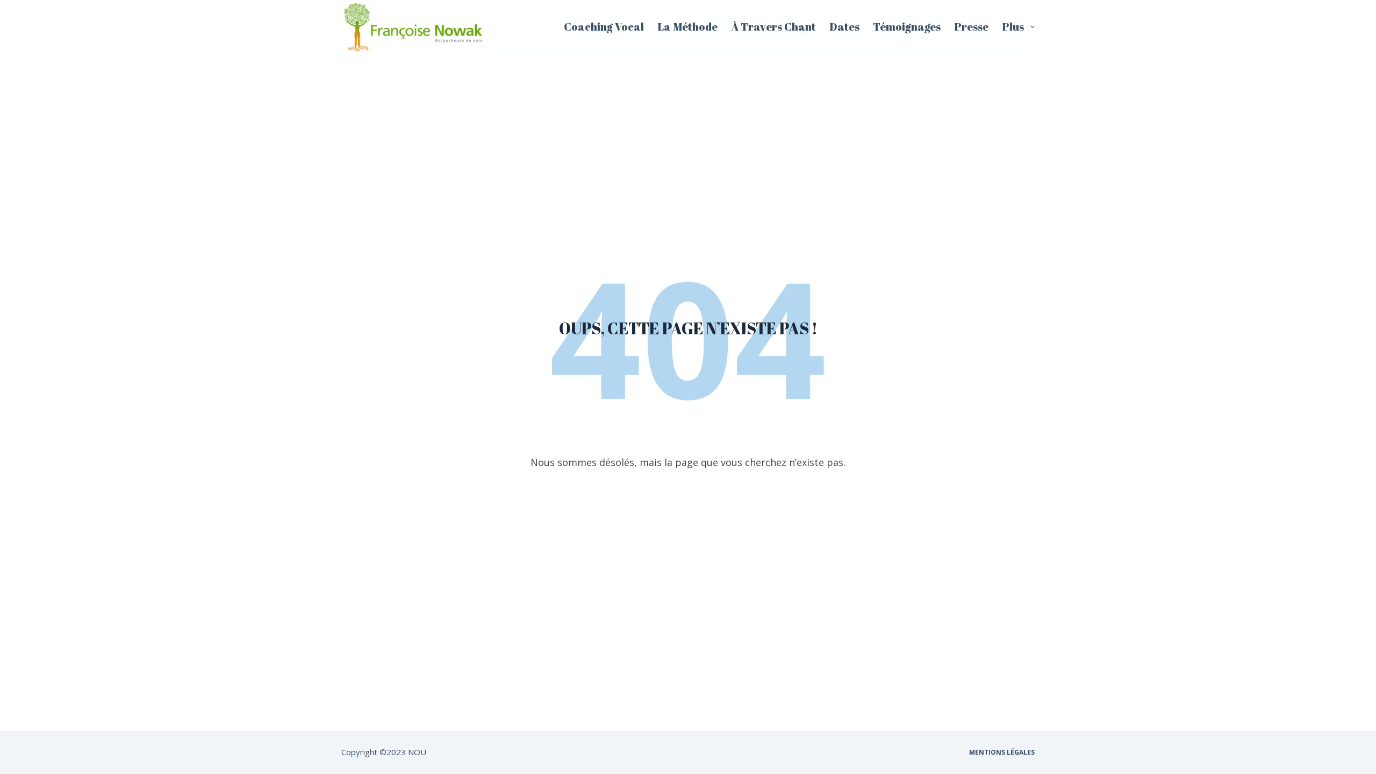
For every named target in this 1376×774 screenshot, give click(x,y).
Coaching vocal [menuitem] (604, 26)
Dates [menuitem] (844, 26)
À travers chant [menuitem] (773, 26)
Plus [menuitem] (1013, 26)
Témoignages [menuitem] (907, 26)
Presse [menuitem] (971, 26)
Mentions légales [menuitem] (1002, 752)
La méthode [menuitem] (687, 26)
